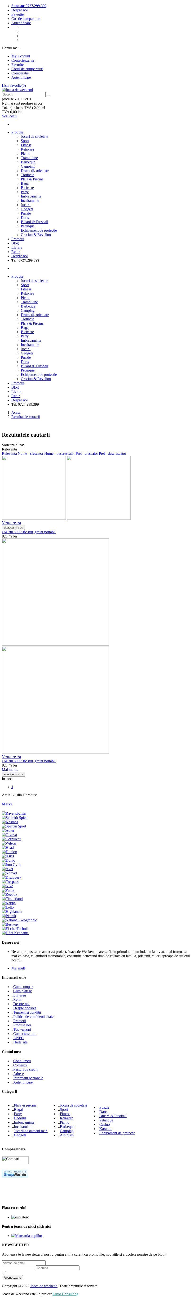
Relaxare (27, 149)
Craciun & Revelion (36, 235)
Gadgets (27, 209)
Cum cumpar (23, 987)
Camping (28, 166)
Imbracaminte (31, 196)
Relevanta (10, 453)
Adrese (18, 1074)
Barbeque (28, 162)
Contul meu (22, 1061)
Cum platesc (22, 991)
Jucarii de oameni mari (31, 1131)
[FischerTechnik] (15, 929)
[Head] (8, 847)
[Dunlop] (9, 852)
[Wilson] (9, 843)
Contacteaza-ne (22, 60)
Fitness (26, 145)
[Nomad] (9, 873)
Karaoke (105, 1129)
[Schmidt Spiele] (15, 818)
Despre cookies (24, 1008)
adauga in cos (13, 527)
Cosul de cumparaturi (27, 69)
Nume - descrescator (60, 453)
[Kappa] (9, 903)
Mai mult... (10, 769)
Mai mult (18, 968)
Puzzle (26, 213)
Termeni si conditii (27, 1012)
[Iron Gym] (11, 865)
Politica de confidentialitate (33, 1017)
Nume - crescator (31, 453)
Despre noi (19, 10)
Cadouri (20, 1118)
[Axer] (7, 869)
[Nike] (7, 886)
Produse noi (22, 1025)
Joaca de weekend (43, 1286)
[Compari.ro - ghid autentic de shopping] (19, 1198)
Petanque (28, 226)
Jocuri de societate (34, 136)
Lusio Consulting (65, 1294)
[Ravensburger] (14, 813)
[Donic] (8, 860)
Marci (7, 804)
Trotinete (27, 175)
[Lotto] (8, 907)
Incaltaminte (30, 200)
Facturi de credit (25, 1069)
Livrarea (19, 995)
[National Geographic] (19, 920)
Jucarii (26, 205)
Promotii (19, 1021)
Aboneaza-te (12, 1277)
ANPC (18, 1038)
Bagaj (25, 183)
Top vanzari (22, 1029)
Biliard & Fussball (34, 222)
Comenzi (20, 1065)
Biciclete (27, 188)
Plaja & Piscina (32, 179)
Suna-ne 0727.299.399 (28, 6)
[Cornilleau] (11, 839)
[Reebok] (9, 894)
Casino (104, 1124)
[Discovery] (11, 877)
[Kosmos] (10, 822)
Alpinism (67, 1135)
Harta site (20, 1042)
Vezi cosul (9, 116)
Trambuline (29, 158)
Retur (17, 999)
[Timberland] (12, 899)
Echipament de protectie (39, 230)
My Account (20, 56)
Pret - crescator (87, 453)
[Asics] (8, 856)
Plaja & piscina (25, 1105)
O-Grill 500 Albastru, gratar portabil (29, 532)
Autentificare (21, 23)
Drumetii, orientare (35, 171)
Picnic (25, 154)
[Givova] (9, 835)
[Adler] (8, 830)
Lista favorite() (14, 85)
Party (25, 192)
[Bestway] (10, 924)
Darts (25, 218)
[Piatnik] (9, 916)
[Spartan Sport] (14, 826)
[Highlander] (12, 912)
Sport (25, 141)
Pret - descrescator (112, 453)
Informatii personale (28, 1078)
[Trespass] (10, 882)
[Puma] (8, 890)
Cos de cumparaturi (25, 19)
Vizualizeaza (11, 523)
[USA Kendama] (15, 933)
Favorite (17, 14)
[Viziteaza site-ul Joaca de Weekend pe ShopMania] (15, 1176)
